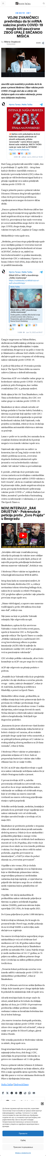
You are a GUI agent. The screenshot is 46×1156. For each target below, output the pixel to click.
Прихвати (23, 1133)
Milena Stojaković (12, 42)
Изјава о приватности (23, 1153)
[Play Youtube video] (23, 535)
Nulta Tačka (7, 1084)
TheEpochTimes (21, 1084)
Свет (28, 13)
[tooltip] (3, 1093)
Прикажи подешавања (23, 1147)
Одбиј (23, 1140)
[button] (42, 1103)
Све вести (20, 13)
